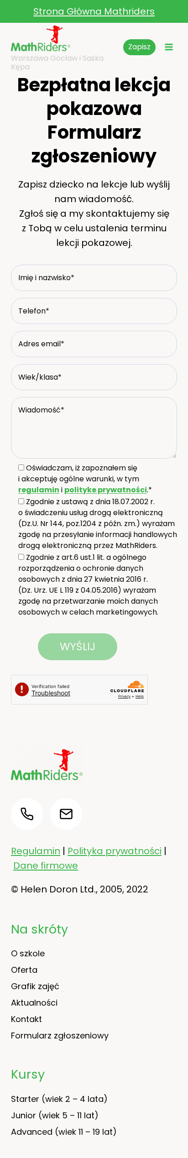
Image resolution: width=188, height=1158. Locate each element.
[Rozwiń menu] (168, 47)
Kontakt (26, 1019)
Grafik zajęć (35, 986)
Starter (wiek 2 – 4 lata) (59, 1099)
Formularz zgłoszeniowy (60, 1035)
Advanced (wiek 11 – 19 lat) (64, 1131)
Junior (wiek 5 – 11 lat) (55, 1115)
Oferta (24, 969)
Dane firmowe (45, 865)
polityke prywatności (105, 490)
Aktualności (34, 1002)
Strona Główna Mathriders (94, 11)
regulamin (38, 490)
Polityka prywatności (115, 851)
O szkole (28, 953)
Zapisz (139, 47)
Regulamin (35, 851)
